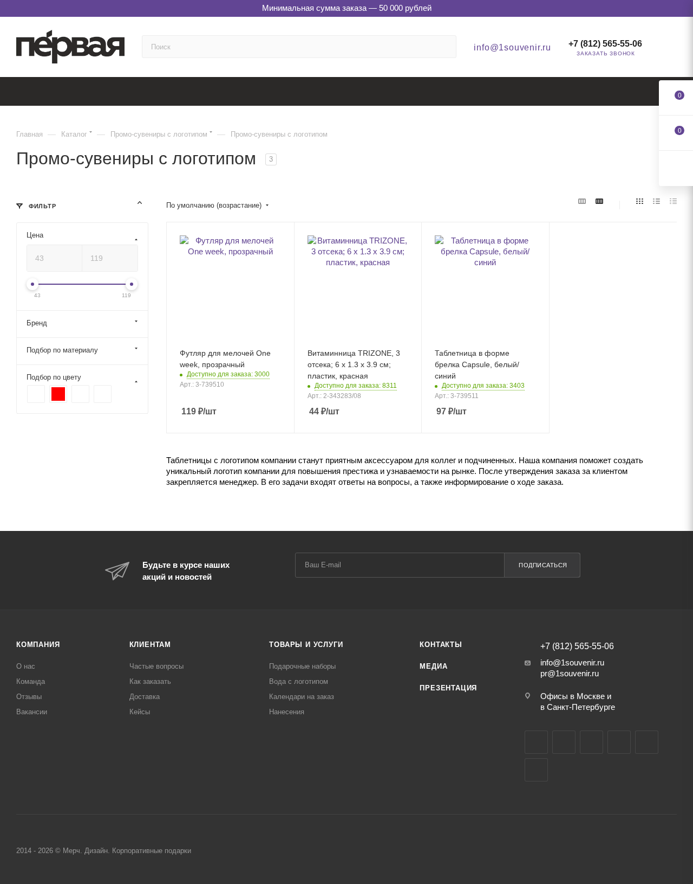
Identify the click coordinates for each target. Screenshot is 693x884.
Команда (30, 681)
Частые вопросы (156, 666)
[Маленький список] (582, 202)
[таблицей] (673, 202)
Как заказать (150, 681)
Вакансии (31, 712)
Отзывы (29, 697)
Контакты (441, 644)
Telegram (564, 742)
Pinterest (536, 769)
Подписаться (543, 565)
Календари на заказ (301, 697)
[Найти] (443, 46)
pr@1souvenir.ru (569, 673)
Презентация (448, 688)
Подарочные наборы (302, 666)
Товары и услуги (306, 644)
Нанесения (286, 712)
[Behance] (619, 742)
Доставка (144, 697)
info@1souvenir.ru (512, 47)
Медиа (433, 666)
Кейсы (139, 712)
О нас (25, 666)
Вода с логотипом (298, 681)
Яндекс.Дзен (646, 742)
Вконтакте (536, 742)
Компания (38, 644)
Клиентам (150, 644)
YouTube (591, 742)
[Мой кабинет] (672, 49)
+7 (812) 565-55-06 (605, 43)
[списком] (656, 202)
